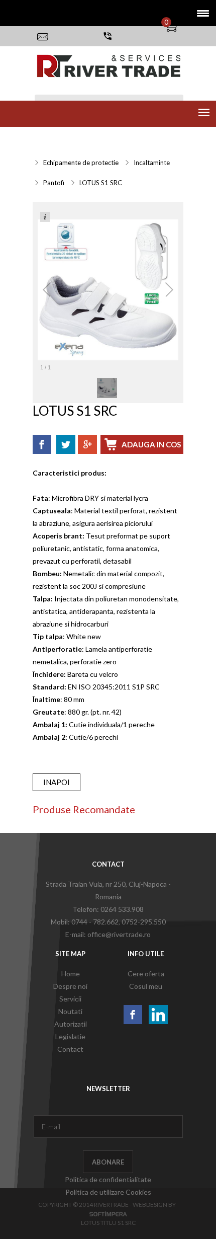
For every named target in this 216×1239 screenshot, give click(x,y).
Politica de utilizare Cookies (108, 1192)
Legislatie (70, 1036)
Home (70, 973)
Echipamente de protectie (81, 163)
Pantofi (53, 183)
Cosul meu (145, 986)
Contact (70, 1049)
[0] (178, 26)
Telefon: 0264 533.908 (108, 909)
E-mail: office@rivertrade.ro (108, 934)
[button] (199, 13)
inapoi (56, 782)
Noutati (70, 1011)
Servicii (47, 138)
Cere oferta (146, 973)
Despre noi (70, 986)
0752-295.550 (144, 921)
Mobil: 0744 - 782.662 (85, 921)
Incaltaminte (152, 163)
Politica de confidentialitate (108, 1179)
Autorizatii (70, 1024)
